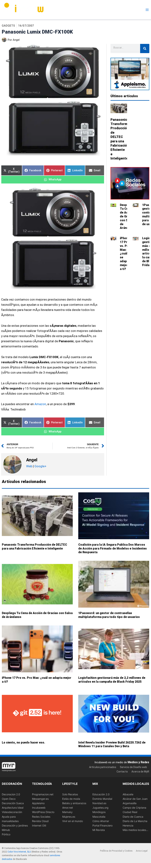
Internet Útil (39, 825)
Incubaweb (38, 807)
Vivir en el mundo (72, 821)
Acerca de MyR (140, 771)
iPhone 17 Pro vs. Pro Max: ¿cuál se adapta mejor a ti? (125, 253)
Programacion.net (42, 794)
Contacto (122, 771)
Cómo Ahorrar (100, 821)
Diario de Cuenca (133, 816)
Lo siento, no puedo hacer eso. (23, 742)
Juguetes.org (100, 807)
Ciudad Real (130, 812)
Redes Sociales (41, 816)
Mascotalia (98, 816)
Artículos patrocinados (102, 767)
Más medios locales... (135, 829)
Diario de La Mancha (135, 821)
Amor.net (67, 807)
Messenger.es (40, 798)
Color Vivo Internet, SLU (19, 852)
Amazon (40, 404)
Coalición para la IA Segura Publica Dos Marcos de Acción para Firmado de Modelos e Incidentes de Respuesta (112, 548)
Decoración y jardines (15, 825)
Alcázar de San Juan (135, 798)
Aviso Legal (142, 851)
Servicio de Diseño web (133, 767)
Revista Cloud (40, 821)
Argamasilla (129, 803)
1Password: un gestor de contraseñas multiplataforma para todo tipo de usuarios (109, 615)
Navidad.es (99, 803)
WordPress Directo (43, 812)
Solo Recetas (70, 794)
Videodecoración (12, 812)
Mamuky (67, 812)
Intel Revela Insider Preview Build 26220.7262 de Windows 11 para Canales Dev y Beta (111, 744)
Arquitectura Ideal (12, 807)
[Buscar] (144, 48)
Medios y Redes (138, 762)
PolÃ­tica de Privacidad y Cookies (116, 851)
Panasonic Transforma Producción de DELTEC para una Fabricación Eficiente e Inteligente (34, 546)
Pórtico (6, 834)
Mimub (6, 829)
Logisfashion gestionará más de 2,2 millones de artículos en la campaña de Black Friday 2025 (111, 679)
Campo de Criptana (134, 807)
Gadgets (8, 25)
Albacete (128, 794)
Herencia (128, 825)
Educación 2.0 (101, 794)
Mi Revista (98, 829)
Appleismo (38, 803)
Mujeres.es (68, 816)
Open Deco (8, 798)
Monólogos (99, 812)
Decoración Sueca (13, 803)
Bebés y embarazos (74, 803)
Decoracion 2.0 (11, 794)
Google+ (40, 466)
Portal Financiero (102, 825)
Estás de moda (71, 798)
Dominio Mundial (102, 798)
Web (29, 466)
